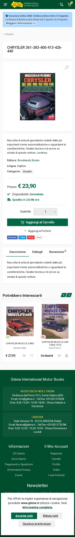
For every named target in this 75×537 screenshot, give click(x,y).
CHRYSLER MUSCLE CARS (20, 343)
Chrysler (27, 171)
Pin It (30, 237)
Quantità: (25, 211)
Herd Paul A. (55, 348)
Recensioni (57, 251)
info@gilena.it (26, 398)
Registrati (56, 453)
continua (42, 152)
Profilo (56, 464)
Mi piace (12, 237)
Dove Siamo (19, 459)
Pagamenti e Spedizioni (19, 464)
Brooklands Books (29, 160)
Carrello (56, 459)
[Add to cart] (31, 355)
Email (39, 237)
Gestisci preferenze (37, 524)
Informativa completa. (37, 507)
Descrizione (17, 252)
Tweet (22, 237)
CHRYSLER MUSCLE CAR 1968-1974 (55, 343)
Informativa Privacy (18, 469)
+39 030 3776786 (56, 424)
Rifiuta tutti (50, 516)
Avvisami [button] (47, 355)
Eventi (18, 475)
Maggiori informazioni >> (20, 23)
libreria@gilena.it (25, 424)
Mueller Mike (20, 348)
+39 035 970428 (55, 398)
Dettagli (37, 252)
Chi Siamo (19, 453)
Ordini (56, 469)
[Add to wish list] (24, 355)
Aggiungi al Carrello (39, 222)
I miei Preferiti (56, 475)
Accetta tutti (24, 516)
